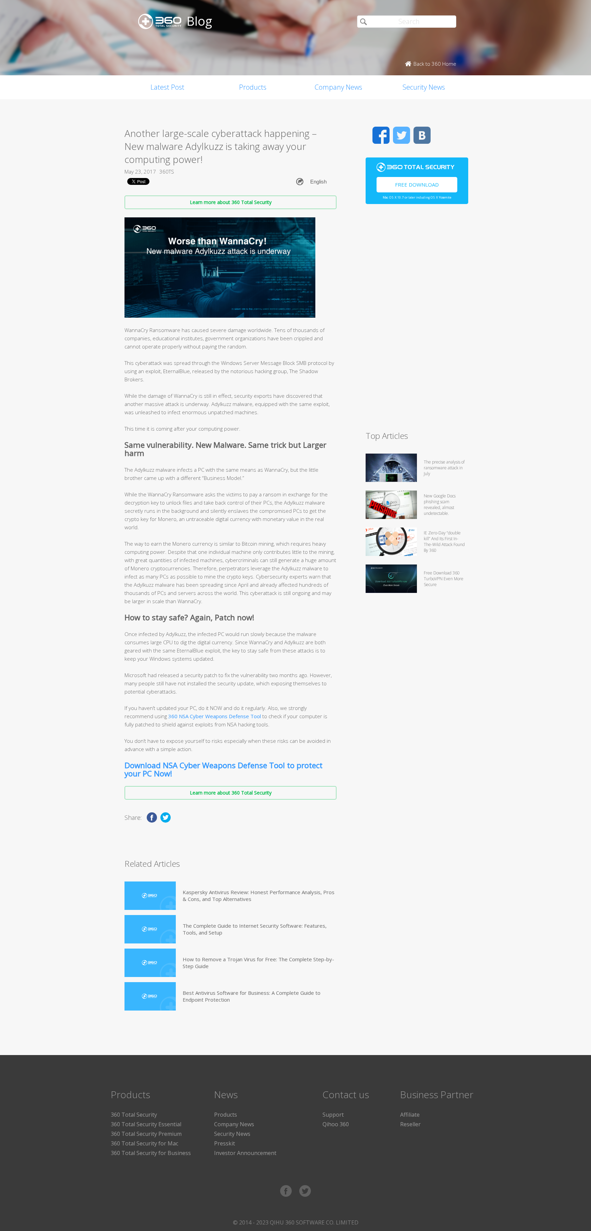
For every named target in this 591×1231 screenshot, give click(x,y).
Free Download (417, 184)
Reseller (410, 1124)
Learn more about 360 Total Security (231, 202)
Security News (424, 87)
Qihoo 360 (336, 1124)
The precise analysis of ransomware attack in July (444, 468)
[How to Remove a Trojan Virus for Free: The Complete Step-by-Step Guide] (150, 963)
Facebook (381, 135)
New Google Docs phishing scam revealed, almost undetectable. (440, 504)
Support (333, 1114)
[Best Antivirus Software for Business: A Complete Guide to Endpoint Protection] (150, 996)
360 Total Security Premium (146, 1134)
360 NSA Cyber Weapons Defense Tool (214, 716)
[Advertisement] (417, 320)
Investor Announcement (245, 1153)
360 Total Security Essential (146, 1124)
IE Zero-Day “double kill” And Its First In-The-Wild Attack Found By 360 (444, 541)
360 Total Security (134, 1114)
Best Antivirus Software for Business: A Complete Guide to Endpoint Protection (251, 996)
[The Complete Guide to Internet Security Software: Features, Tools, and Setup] (150, 929)
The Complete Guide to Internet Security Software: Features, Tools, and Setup (255, 929)
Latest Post (167, 87)
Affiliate (410, 1114)
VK (422, 135)
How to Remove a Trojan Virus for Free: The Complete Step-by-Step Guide (258, 962)
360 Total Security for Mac (144, 1143)
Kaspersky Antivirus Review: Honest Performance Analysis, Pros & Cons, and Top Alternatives (258, 895)
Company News (338, 87)
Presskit (224, 1143)
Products (252, 87)
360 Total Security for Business (151, 1153)
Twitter (401, 135)
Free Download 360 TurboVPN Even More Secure (443, 578)
